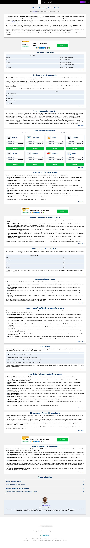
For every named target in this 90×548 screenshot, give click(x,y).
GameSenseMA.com (62, 540)
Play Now (62, 45)
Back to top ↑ (81, 70)
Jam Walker (35, 11)
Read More (15, 148)
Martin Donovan (46, 505)
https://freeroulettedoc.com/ (17, 21)
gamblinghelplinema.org (48, 539)
